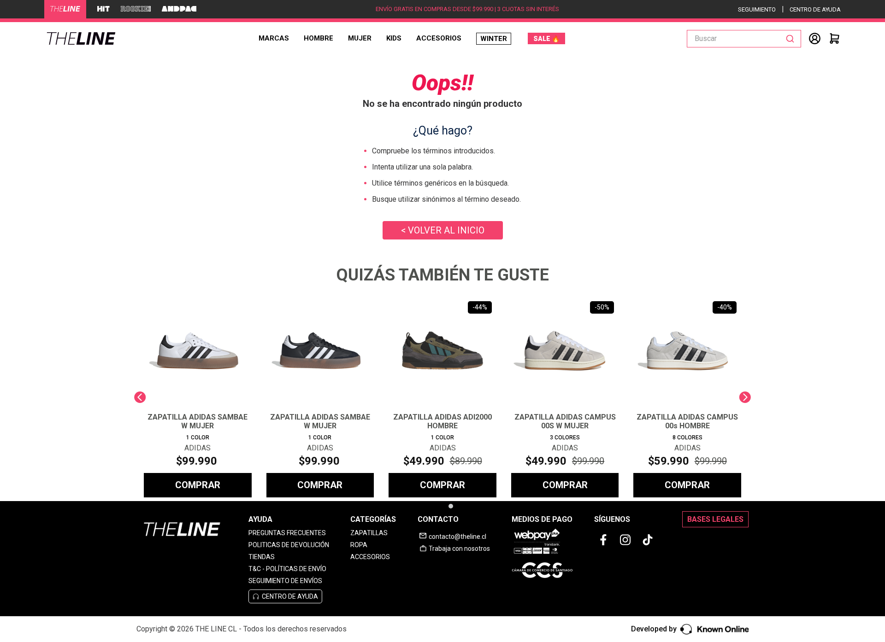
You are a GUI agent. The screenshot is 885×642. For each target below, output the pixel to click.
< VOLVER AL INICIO (442, 230)
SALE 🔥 (546, 38)
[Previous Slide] (139, 397)
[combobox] (744, 38)
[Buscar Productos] (791, 38)
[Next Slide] (745, 397)
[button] (438, 506)
